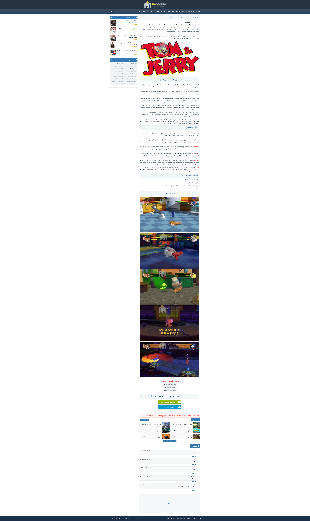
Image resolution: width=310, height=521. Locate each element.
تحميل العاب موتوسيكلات (117, 81)
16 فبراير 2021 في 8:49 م (145, 450)
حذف (193, 456)
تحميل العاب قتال (180, 24)
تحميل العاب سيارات (132, 73)
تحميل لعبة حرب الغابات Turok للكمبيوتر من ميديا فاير (182, 425)
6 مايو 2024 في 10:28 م (144, 467)
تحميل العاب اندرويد (132, 68)
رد (195, 456)
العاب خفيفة (195, 24)
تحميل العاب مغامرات (153, 24)
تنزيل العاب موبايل (119, 83)
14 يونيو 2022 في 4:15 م (145, 459)
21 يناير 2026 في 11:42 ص (145, 484)
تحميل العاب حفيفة (172, 518)
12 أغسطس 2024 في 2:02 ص (146, 476)
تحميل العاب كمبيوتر (162, 24)
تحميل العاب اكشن (119, 66)
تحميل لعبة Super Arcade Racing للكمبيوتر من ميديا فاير (151, 425)
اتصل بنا (126, 518)
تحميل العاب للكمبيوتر (170, 390)
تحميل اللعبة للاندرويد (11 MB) (168, 407)
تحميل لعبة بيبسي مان (170, 384)
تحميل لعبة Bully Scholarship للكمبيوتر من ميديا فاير (151, 436)
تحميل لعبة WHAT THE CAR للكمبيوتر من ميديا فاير (182, 430)
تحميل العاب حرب (119, 68)
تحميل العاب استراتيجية (131, 66)
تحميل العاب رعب (119, 71)
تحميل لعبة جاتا (133, 83)
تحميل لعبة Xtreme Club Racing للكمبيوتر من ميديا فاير (181, 436)
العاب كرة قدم (120, 63)
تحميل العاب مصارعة (132, 78)
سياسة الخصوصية (117, 518)
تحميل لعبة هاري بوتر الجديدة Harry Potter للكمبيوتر (152, 430)
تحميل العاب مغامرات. (132, 81)
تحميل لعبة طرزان (170, 387)
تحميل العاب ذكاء (188, 24)
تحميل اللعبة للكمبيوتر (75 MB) (168, 402)
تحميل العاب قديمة (171, 24)
